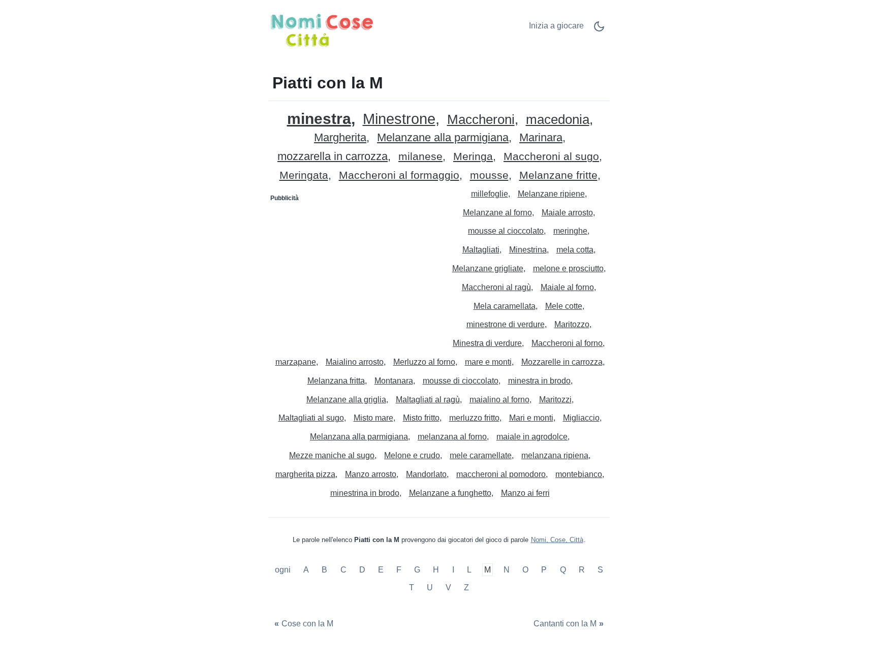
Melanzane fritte (558, 175)
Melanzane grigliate (487, 268)
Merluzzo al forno (424, 362)
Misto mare (373, 418)
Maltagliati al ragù (428, 399)
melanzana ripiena (554, 455)
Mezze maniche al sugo (331, 455)
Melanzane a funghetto (450, 493)
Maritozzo (571, 324)
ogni (284, 569)
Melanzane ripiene (551, 193)
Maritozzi (555, 399)
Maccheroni (481, 119)
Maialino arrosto (355, 362)
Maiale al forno (567, 287)
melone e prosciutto (568, 268)
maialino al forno (499, 399)
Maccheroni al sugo (551, 156)
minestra (319, 118)
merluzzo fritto (474, 418)
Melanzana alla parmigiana (359, 436)
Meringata (303, 175)
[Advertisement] (354, 269)
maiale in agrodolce (532, 436)
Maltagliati (480, 249)
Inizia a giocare (556, 25)
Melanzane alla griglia (346, 399)
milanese (420, 156)
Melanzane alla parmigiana (443, 138)
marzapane (295, 362)
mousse (489, 175)
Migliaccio (581, 418)
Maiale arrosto (567, 212)
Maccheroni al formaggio (399, 175)
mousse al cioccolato (506, 231)
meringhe (570, 231)
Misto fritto (421, 418)
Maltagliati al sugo (311, 418)
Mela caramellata (505, 306)
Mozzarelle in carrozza (562, 362)
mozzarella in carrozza (332, 156)
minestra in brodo (539, 380)
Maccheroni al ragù (496, 287)
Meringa (473, 156)
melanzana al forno (452, 436)
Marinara (540, 138)
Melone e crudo (412, 455)
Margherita (340, 138)
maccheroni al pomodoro (501, 474)
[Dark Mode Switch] (599, 30)
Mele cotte (563, 306)
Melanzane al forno (497, 212)
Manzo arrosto (370, 474)
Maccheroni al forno (567, 343)
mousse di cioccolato (460, 380)
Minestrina (528, 249)
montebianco (578, 474)
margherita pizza (305, 474)
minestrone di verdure (505, 324)
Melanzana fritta (336, 380)
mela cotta (574, 249)
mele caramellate (481, 455)
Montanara (393, 380)
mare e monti (488, 362)
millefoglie (489, 193)
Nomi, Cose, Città (557, 540)
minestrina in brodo (364, 493)
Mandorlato (426, 474)
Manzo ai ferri (525, 493)
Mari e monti (531, 418)
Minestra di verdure (487, 343)
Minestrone (399, 119)
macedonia (557, 119)
